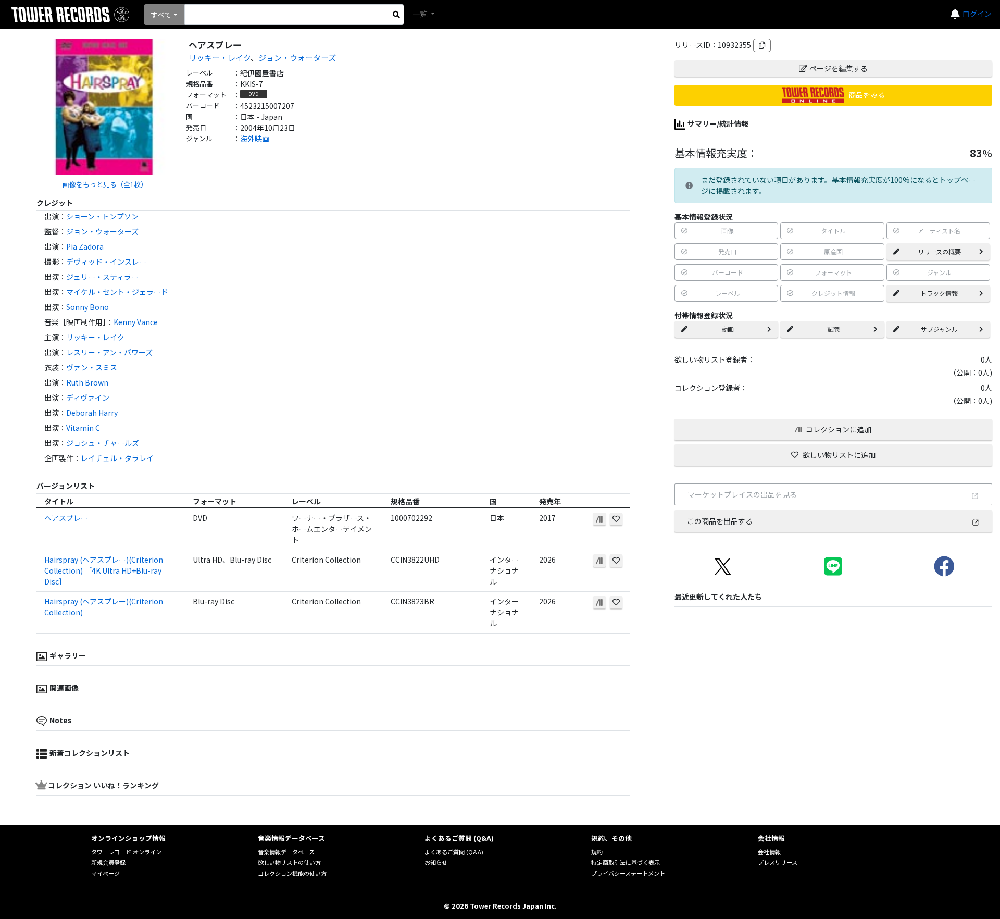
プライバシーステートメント (628, 873)
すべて (161, 14)
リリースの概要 (939, 251)
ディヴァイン (87, 397)
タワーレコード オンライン (126, 852)
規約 (597, 852)
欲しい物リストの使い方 (289, 862)
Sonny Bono (87, 307)
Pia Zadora (85, 246)
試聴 (833, 329)
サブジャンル (939, 329)
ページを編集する (838, 68)
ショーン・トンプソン (102, 216)
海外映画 (254, 138)
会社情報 (769, 852)
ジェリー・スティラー (102, 276)
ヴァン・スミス (91, 367)
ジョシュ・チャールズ (102, 443)
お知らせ (435, 862)
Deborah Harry (92, 412)
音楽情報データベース (286, 852)
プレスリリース (777, 862)
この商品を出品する (720, 521)
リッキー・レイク (220, 57)
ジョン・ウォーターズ (297, 57)
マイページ (105, 873)
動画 (727, 329)
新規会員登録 (108, 862)
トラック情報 (939, 293)
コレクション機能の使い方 (292, 873)
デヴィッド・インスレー (106, 261)
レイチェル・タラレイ (117, 458)
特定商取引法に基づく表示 (625, 862)
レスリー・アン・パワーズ (109, 352)
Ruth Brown (87, 382)
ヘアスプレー (66, 518)
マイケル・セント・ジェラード (117, 292)
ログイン (977, 13)
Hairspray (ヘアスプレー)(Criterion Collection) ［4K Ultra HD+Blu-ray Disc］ (103, 570)
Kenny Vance (136, 322)
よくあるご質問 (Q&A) (453, 852)
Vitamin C (83, 428)
